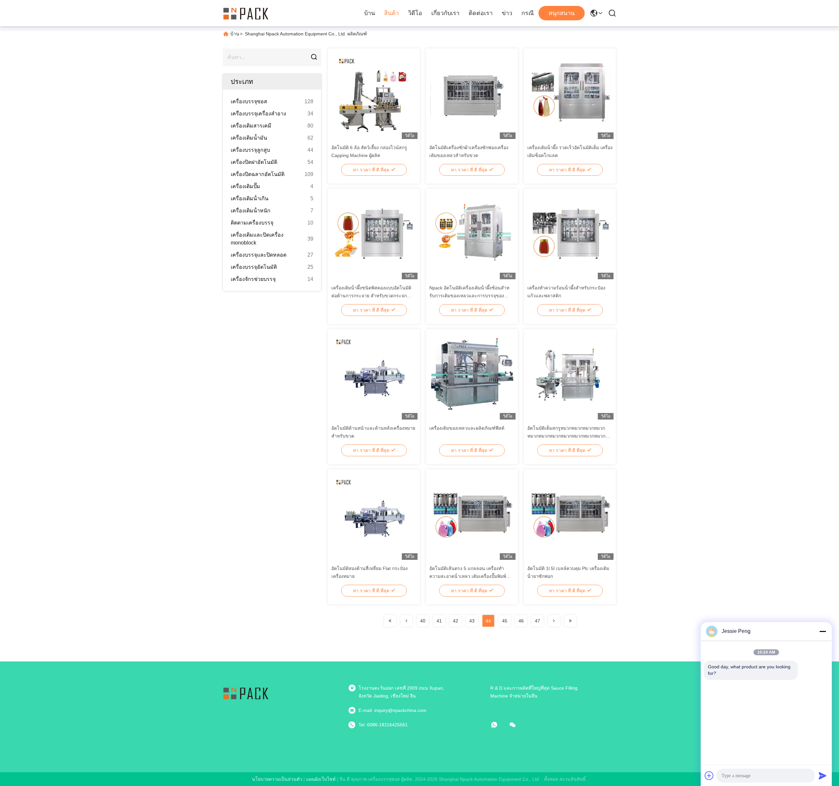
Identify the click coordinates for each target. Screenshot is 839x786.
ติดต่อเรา (481, 13)
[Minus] (823, 631)
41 (439, 620)
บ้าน (369, 13)
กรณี (527, 13)
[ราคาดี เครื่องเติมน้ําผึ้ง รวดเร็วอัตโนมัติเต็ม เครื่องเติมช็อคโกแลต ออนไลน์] (570, 95)
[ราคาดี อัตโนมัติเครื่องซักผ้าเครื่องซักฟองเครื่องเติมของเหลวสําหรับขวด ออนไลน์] (472, 95)
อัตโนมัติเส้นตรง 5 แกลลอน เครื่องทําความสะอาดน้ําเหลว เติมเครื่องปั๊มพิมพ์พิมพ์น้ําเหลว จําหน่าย (467, 576)
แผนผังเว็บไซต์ (321, 779)
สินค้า (391, 13)
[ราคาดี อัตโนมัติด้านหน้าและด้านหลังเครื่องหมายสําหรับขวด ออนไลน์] (374, 375)
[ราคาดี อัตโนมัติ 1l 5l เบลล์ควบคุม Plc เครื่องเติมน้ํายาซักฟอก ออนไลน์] (570, 516)
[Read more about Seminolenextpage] (390, 621)
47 (537, 620)
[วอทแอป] (498, 725)
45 (504, 620)
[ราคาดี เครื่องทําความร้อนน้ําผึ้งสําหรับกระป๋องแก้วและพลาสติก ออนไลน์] (570, 235)
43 (472, 620)
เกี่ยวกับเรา (445, 13)
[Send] (822, 775)
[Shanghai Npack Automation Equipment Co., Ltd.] (246, 13)
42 (455, 620)
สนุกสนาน (562, 13)
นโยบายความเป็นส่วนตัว (277, 779)
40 (422, 620)
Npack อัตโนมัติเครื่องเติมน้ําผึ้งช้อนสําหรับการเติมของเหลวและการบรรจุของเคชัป (469, 295)
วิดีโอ (415, 13)
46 (521, 620)
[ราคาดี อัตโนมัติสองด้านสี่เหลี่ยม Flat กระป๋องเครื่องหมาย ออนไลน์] (374, 516)
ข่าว (507, 13)
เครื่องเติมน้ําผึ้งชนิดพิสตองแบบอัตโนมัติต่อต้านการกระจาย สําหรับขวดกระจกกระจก (371, 295)
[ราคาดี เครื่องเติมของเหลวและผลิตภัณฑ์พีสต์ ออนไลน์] (472, 375)
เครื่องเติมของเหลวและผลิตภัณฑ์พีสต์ (466, 428)
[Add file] (709, 775)
